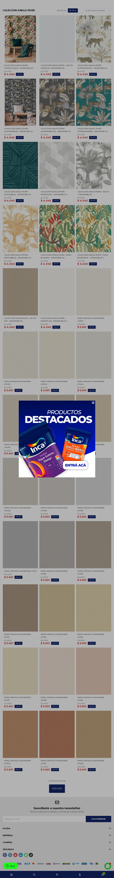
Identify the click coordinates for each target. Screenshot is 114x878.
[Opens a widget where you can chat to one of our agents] (10, 866)
